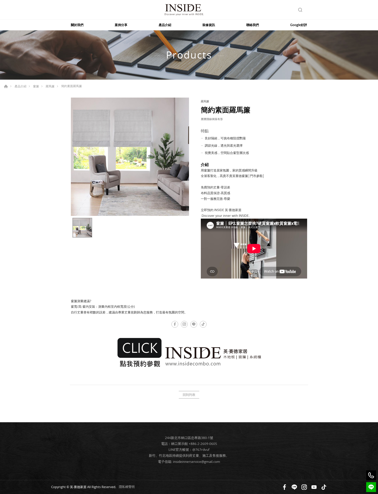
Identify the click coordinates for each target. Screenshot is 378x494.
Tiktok (324, 487)
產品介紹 (165, 25)
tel (371, 475)
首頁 (6, 86)
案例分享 (121, 25)
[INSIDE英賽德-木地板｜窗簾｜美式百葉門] (184, 10)
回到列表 (189, 394)
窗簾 (36, 86)
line (371, 487)
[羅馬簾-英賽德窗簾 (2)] (130, 157)
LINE (193, 324)
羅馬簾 (50, 86)
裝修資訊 (208, 25)
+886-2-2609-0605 (203, 443)
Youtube (314, 487)
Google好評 (298, 25)
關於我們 (77, 25)
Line (294, 487)
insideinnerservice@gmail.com (196, 461)
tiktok (203, 324)
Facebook (174, 324)
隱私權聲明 (127, 487)
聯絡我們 (252, 25)
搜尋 (300, 10)
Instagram (184, 324)
